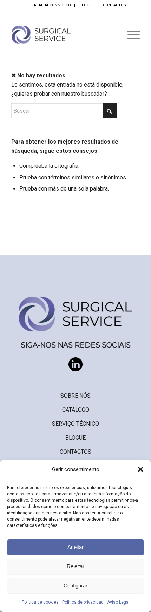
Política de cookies (40, 602)
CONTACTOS (114, 5)
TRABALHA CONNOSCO (50, 5)
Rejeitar (75, 566)
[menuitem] (50, 5)
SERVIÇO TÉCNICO (75, 423)
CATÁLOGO (75, 409)
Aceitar (75, 547)
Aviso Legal (118, 602)
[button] (140, 469)
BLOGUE (86, 5)
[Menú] (130, 35)
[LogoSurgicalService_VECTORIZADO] (62, 35)
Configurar (75, 586)
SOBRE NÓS (75, 395)
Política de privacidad (83, 602)
